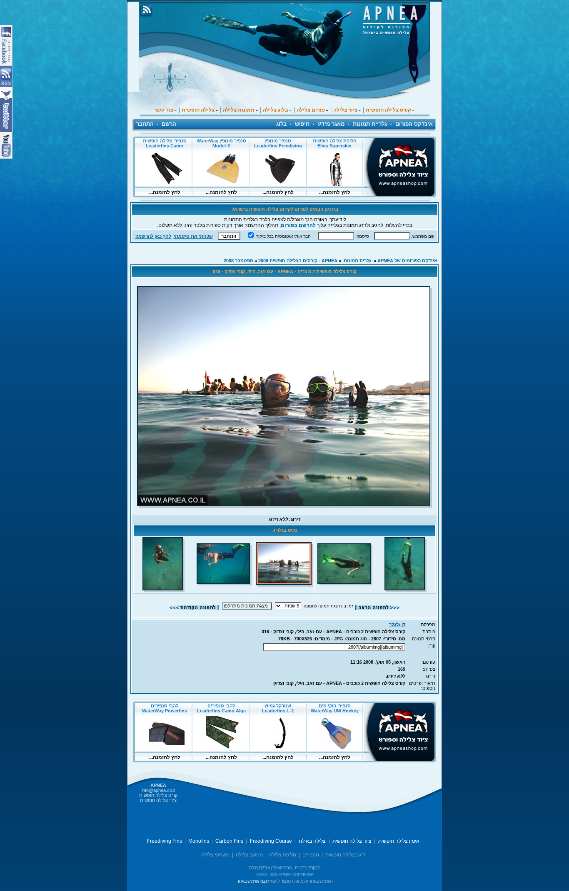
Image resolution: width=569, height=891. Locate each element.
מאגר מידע (331, 124)
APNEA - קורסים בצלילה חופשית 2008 (297, 260)
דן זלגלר (397, 624)
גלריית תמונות (370, 124)
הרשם (169, 124)
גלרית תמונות (357, 260)
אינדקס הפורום (414, 124)
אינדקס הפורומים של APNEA (407, 260)
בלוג (281, 124)
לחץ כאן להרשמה (153, 236)
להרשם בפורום (298, 225)
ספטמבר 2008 (238, 260)
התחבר (145, 124)
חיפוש (302, 124)
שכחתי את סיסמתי (193, 236)
